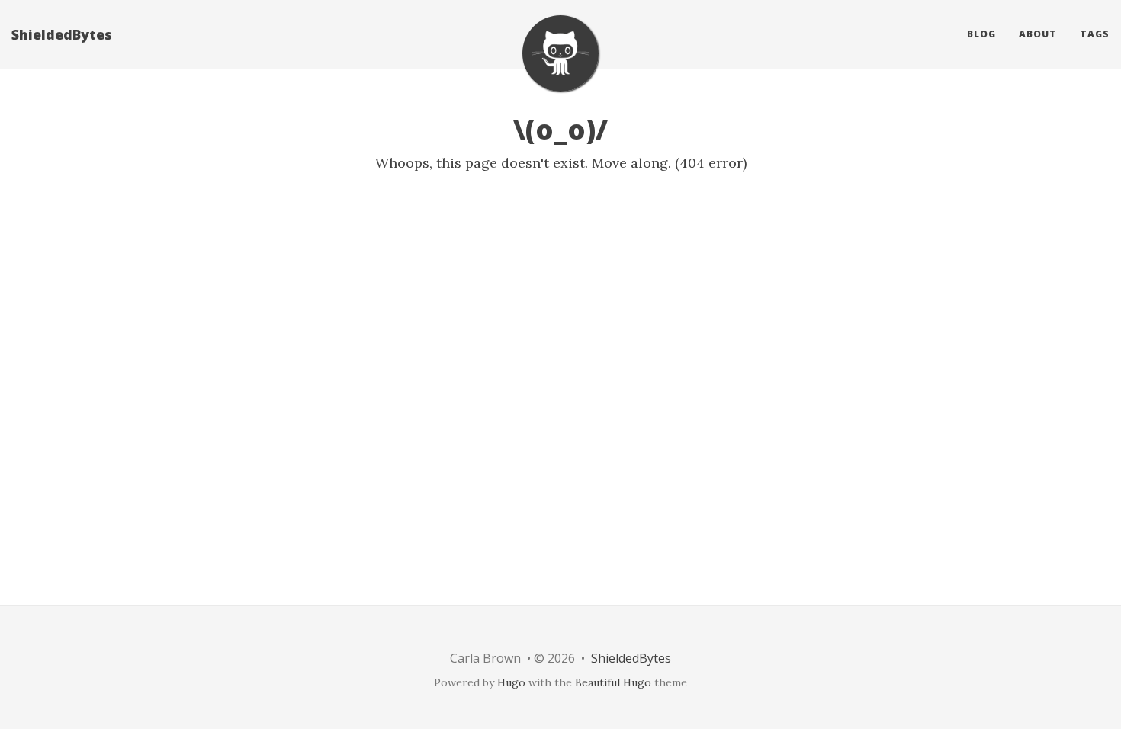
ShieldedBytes (61, 34)
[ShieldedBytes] (560, 53)
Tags (1095, 33)
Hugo (511, 682)
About (1038, 33)
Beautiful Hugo (613, 682)
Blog (981, 33)
